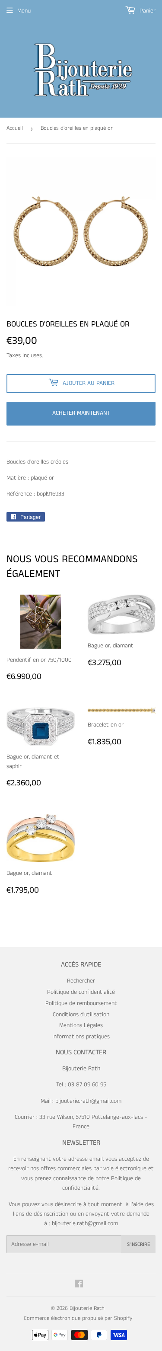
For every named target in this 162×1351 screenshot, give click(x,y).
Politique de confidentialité (81, 992)
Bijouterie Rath (87, 1308)
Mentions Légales (81, 1025)
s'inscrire (138, 1244)
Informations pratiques (81, 1036)
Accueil (14, 128)
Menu (24, 10)
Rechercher (81, 980)
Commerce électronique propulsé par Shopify (78, 1318)
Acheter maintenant (81, 413)
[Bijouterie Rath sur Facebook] (78, 1285)
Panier (147, 10)
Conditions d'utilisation (81, 1014)
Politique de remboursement (81, 1003)
